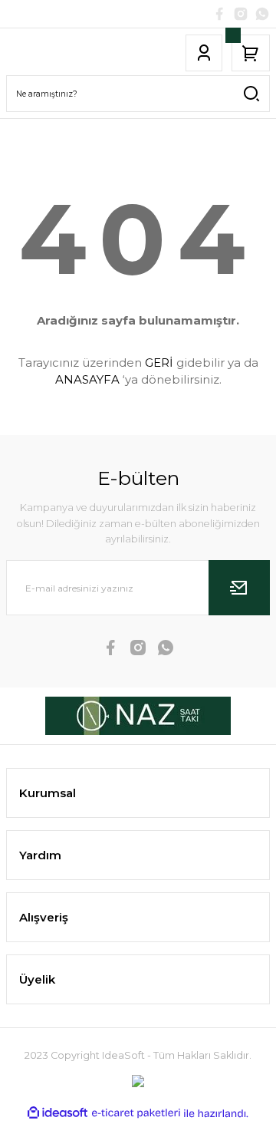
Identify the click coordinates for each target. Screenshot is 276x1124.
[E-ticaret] (136, 1113)
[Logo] (138, 716)
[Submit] (239, 587)
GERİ (159, 362)
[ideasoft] (57, 1113)
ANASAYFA (87, 379)
